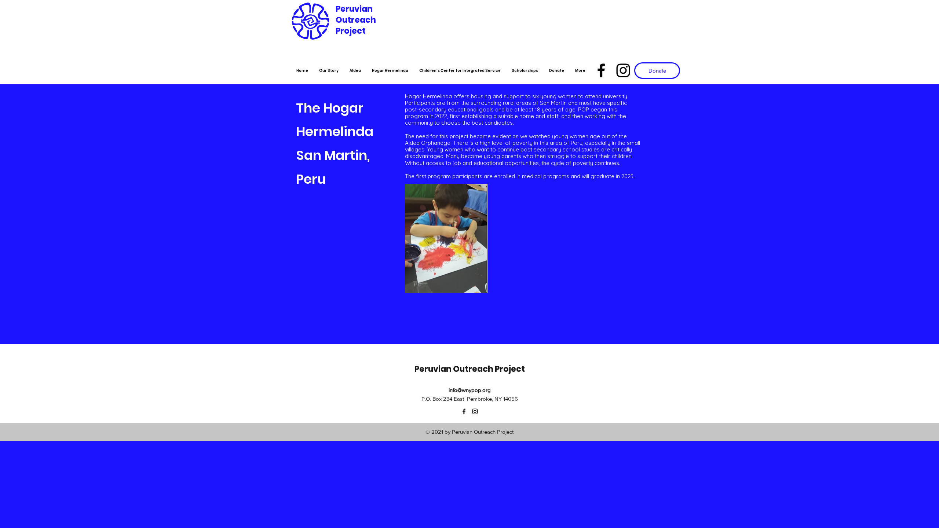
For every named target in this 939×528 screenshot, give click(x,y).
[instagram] (623, 70)
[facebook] (601, 70)
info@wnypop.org (470, 390)
